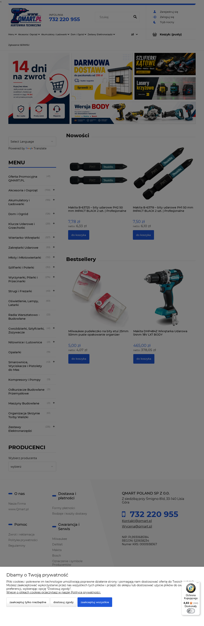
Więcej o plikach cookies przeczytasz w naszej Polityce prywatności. (53, 592)
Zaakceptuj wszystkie (95, 602)
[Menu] (197, 583)
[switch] (191, 610)
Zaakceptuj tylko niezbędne (28, 602)
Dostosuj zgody (63, 602)
